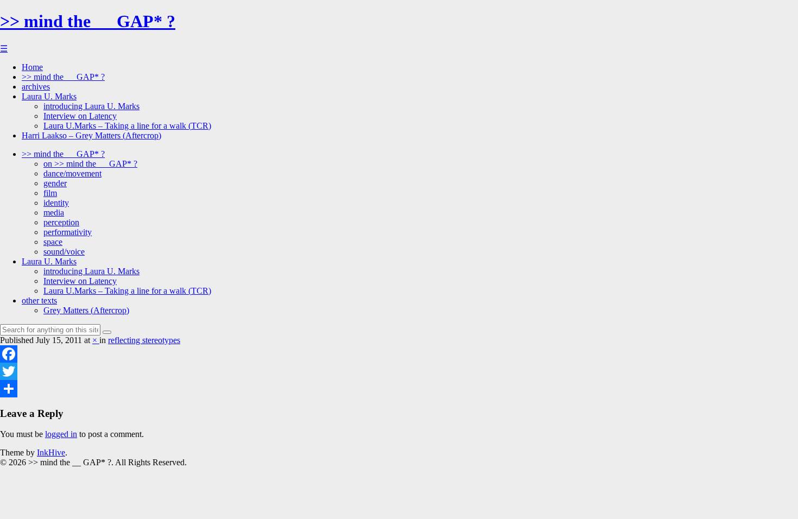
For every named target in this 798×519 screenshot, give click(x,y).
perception (61, 222)
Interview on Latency (80, 116)
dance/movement (72, 173)
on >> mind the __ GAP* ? (90, 163)
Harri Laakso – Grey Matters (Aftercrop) (91, 135)
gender (55, 183)
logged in (61, 434)
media (53, 212)
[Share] (399, 388)
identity (56, 202)
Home (32, 67)
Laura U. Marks (49, 96)
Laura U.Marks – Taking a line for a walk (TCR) (127, 125)
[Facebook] (399, 354)
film (50, 193)
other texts (39, 300)
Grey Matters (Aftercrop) (86, 310)
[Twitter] (399, 371)
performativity (67, 232)
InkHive (51, 452)
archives (36, 86)
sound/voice (64, 251)
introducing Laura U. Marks (91, 106)
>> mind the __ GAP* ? (87, 21)
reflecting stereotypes (144, 340)
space (52, 241)
